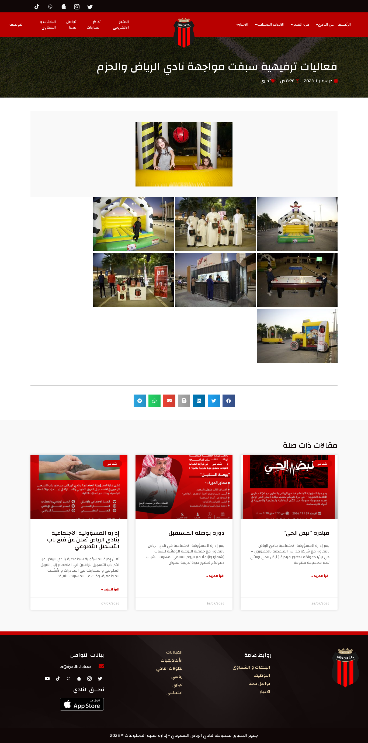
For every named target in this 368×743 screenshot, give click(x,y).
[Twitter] (91, 6)
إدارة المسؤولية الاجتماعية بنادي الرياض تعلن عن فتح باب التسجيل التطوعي (83, 540)
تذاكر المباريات (93, 24)
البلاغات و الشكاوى (48, 24)
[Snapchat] (65, 6)
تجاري (266, 81)
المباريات (174, 652)
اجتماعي (174, 693)
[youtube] (47, 678)
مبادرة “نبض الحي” (306, 533)
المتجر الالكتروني (121, 24)
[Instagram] (78, 6)
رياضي (177, 676)
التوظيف (16, 24)
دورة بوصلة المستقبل (196, 533)
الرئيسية (344, 24)
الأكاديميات (172, 660)
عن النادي (326, 24)
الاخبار (243, 24)
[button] (229, 401)
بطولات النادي (169, 668)
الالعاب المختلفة (270, 24)
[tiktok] (38, 6)
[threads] (52, 6)
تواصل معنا (71, 24)
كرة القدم (301, 24)
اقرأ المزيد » (320, 575)
